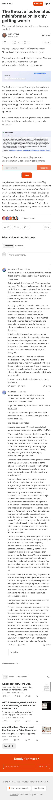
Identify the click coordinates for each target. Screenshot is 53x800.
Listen (47, 35)
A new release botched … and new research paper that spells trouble (17, 713)
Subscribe (38, 3)
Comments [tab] (8, 246)
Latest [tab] (11, 676)
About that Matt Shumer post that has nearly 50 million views (19, 728)
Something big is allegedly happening (19, 733)
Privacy (25, 782)
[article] (26, 690)
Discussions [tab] (22, 676)
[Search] (48, 676)
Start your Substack (20, 788)
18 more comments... (11, 664)
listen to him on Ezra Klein (38, 196)
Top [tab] (5, 676)
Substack (14, 794)
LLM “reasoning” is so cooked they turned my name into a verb (17, 688)
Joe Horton (12, 269)
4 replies (14, 652)
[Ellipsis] (50, 269)
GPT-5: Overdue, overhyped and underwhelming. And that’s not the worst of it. (19, 705)
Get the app (39, 788)
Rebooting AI (14, 203)
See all (7, 746)
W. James (12, 391)
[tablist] (13, 245)
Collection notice (43, 782)
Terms (32, 782)
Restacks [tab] (19, 246)
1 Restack (31, 218)
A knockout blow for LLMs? (16, 684)
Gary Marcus (13, 34)
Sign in (47, 3)
